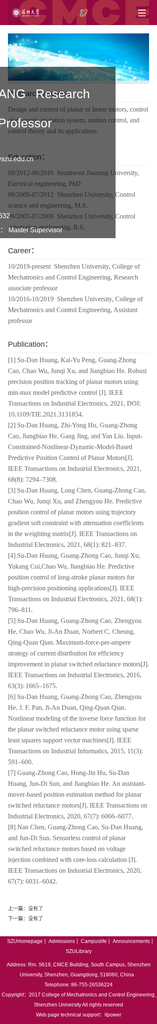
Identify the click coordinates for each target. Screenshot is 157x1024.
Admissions (62, 941)
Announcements (131, 941)
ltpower (113, 1015)
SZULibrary (79, 951)
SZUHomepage (25, 941)
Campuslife (94, 941)
